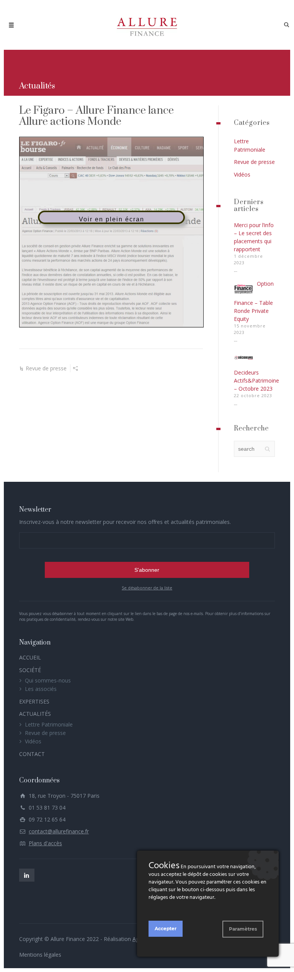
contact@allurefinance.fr (59, 831)
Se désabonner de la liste (147, 588)
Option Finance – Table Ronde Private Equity (254, 301)
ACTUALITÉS (35, 713)
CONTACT (32, 754)
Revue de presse (46, 368)
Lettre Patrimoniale (49, 724)
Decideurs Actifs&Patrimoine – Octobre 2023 (256, 380)
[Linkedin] (26, 875)
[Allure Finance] (146, 25)
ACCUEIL (30, 657)
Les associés (41, 688)
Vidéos (242, 174)
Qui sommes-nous (48, 680)
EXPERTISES (34, 701)
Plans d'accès (45, 843)
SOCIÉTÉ (30, 670)
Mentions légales (40, 954)
